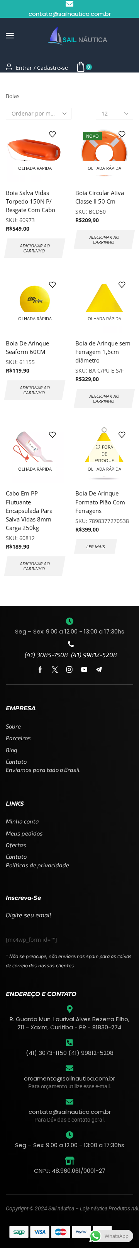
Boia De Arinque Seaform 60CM (27, 347)
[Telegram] (99, 669)
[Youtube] (84, 669)
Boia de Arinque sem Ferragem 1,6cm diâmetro (103, 351)
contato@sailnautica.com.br (70, 1112)
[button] (10, 35)
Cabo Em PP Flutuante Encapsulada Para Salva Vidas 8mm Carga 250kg (29, 510)
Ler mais (95, 546)
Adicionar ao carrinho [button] (35, 248)
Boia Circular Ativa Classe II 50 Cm (99, 197)
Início (13, 82)
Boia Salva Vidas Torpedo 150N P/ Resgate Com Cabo (30, 201)
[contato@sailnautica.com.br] (69, 1102)
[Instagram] (69, 669)
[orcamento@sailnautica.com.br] (69, 1068)
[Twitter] (55, 669)
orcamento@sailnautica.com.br (69, 1078)
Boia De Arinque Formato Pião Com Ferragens (100, 501)
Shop (33, 82)
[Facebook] (40, 669)
